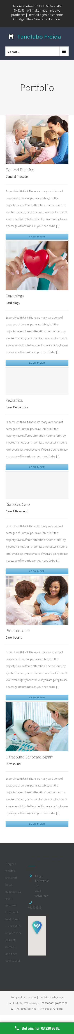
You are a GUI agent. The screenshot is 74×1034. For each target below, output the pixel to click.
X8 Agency (58, 1008)
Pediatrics (14, 400)
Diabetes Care (18, 504)
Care (9, 407)
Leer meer (37, 236)
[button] (37, 927)
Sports (17, 637)
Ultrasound (20, 511)
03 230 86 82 (48, 1003)
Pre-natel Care (18, 630)
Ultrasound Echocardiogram (30, 757)
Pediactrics (20, 407)
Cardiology (15, 296)
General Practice (20, 169)
